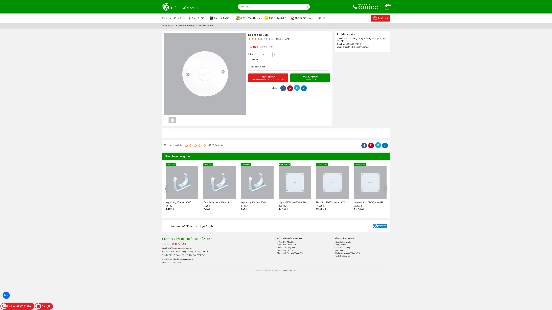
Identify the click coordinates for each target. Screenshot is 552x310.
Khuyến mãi (383, 18)
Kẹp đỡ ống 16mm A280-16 (216, 202)
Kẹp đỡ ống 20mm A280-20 (178, 202)
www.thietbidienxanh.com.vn (181, 259)
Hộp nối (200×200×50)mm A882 (255, 202)
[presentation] (166, 189)
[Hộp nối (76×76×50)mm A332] (370, 181)
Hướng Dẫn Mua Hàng (286, 242)
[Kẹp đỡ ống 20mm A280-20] (182, 181)
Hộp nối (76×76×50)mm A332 (367, 202)
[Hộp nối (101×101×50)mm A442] (332, 181)
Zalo (6, 295)
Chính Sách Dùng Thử (286, 248)
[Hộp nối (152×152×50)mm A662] (295, 181)
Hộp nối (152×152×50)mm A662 (293, 202)
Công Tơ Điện (340, 245)
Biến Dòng (339, 250)
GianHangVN (289, 270)
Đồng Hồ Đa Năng (342, 248)
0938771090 (368, 8)
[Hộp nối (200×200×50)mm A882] (257, 181)
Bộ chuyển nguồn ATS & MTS (347, 253)
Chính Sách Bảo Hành (286, 250)
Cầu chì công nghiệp (343, 242)
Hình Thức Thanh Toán (286, 245)
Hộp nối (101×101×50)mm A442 (330, 202)
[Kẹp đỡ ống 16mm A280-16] (219, 181)
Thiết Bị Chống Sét (342, 256)
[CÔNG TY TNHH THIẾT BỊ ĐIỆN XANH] (180, 6)
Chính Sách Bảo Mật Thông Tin (290, 253)
